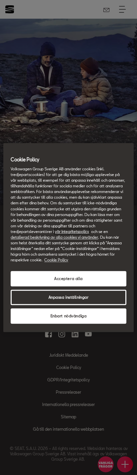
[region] (68, 237)
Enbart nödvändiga (69, 316)
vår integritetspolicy (72, 231)
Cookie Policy (56, 260)
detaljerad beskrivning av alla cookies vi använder (54, 237)
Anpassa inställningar (69, 297)
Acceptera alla (68, 278)
